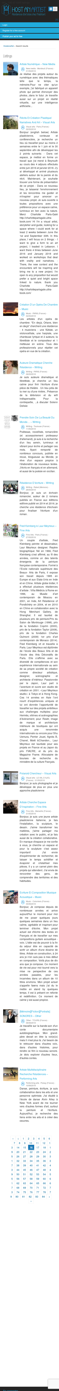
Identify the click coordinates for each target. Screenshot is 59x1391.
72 (44, 1187)
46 (31, 1170)
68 (18, 1187)
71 (37, 1187)
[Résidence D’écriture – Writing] (10, 487)
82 (30, 1196)
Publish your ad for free (12, 36)
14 (18, 1147)
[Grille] (55, 9)
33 (24, 1161)
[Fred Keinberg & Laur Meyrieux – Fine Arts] (10, 530)
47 (37, 1170)
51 (24, 1174)
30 (44, 1156)
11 (37, 1143)
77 (37, 1192)
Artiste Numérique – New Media (37, 64)
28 (31, 1156)
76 (31, 1192)
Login (5, 24)
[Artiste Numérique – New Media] (10, 68)
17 (37, 1147)
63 (24, 1183)
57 (24, 1179)
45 (24, 1170)
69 (24, 1187)
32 (18, 1161)
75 (24, 1192)
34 (31, 1161)
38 (18, 1165)
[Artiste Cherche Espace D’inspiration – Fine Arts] (10, 807)
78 (44, 1192)
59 (37, 1179)
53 (37, 1174)
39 (24, 1165)
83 (36, 1196)
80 (17, 1196)
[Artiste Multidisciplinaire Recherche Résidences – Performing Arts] (10, 1074)
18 (44, 1147)
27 (24, 1156)
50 (18, 1174)
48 (44, 1170)
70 (31, 1187)
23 (37, 1152)
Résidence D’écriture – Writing (37, 483)
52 (31, 1174)
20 (18, 1152)
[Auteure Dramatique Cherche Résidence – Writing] (10, 367)
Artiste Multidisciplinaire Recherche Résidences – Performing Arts (34, 1074)
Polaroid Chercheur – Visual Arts (38, 773)
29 (37, 1156)
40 (31, 1165)
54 (44, 1174)
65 (37, 1183)
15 (24, 1147)
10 (30, 1143)
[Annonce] (50, 9)
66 (44, 1183)
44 (18, 1170)
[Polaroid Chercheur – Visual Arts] (10, 778)
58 (31, 1179)
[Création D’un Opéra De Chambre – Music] (10, 309)
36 (44, 1161)
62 (18, 1183)
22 (31, 1152)
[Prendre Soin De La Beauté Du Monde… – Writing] (10, 422)
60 (44, 1179)
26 (18, 1156)
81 (23, 1196)
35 (37, 1161)
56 (18, 1179)
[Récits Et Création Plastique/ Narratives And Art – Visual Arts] (10, 122)
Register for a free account (14, 30)
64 (31, 1183)
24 (44, 1152)
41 (37, 1165)
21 (24, 1152)
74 (18, 1192)
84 (43, 1196)
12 (43, 1143)
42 (44, 1165)
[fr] (57, 19)
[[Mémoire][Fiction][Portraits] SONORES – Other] (10, 1016)
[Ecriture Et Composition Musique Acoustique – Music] (10, 897)
